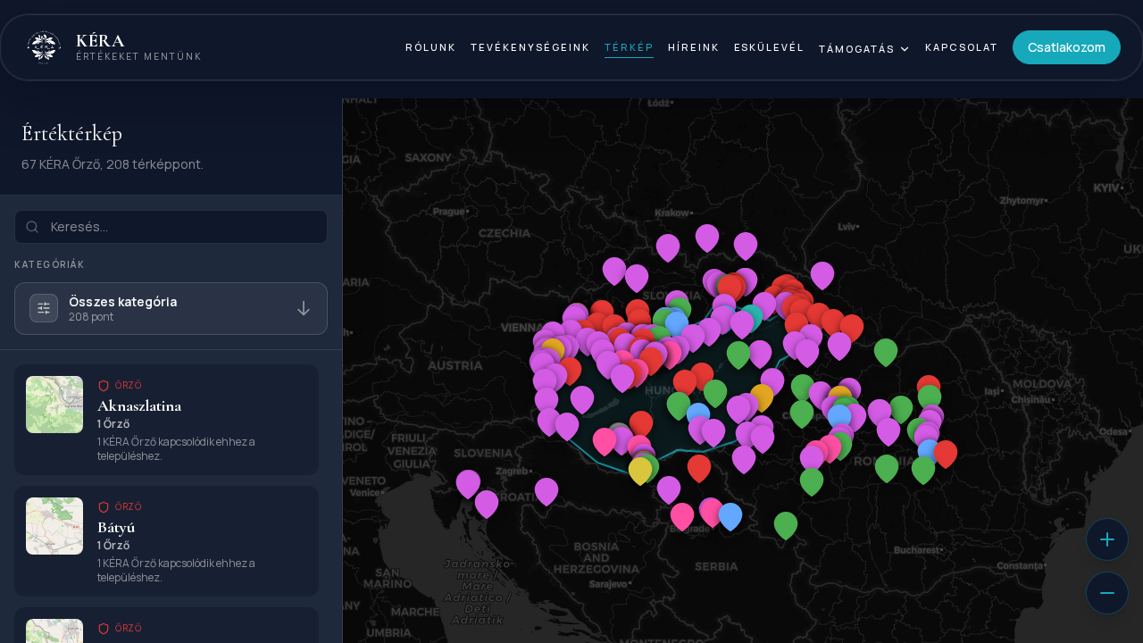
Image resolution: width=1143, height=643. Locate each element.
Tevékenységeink (530, 47)
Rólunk (430, 47)
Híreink (694, 47)
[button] (852, 328)
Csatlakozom (1066, 46)
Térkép (629, 47)
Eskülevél (769, 47)
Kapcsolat (961, 47)
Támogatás (857, 48)
